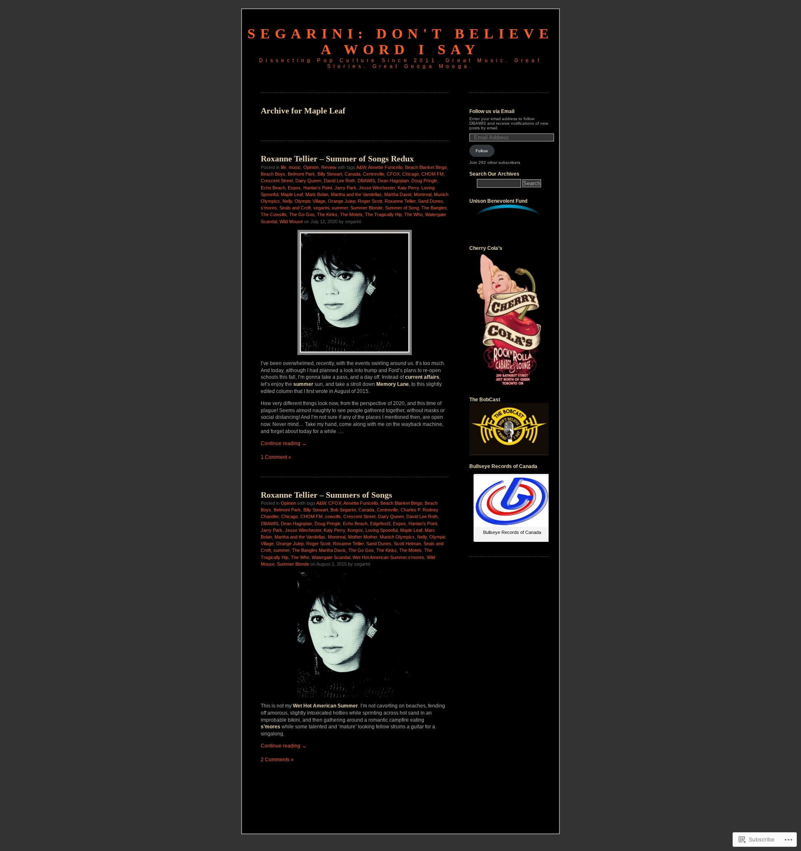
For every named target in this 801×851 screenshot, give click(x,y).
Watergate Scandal (331, 557)
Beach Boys (273, 173)
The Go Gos (302, 214)
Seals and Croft (295, 207)
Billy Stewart (329, 173)
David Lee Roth (339, 180)
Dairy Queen (308, 180)
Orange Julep (341, 201)
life (283, 167)
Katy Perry (408, 187)
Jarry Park (345, 187)
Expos (294, 187)
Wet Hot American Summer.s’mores (388, 557)
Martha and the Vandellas (356, 194)
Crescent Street (277, 180)
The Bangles (434, 207)
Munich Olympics (397, 536)
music (295, 167)
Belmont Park (301, 173)
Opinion (311, 167)
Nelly (287, 201)
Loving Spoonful (381, 530)
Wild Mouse (291, 221)
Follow (482, 151)
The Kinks (327, 214)
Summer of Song (402, 207)
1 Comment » (276, 457)
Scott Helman (407, 543)
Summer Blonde (366, 207)
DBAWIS (366, 180)
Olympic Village (310, 201)
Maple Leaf (292, 194)
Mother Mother (362, 536)
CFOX (393, 173)
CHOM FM (432, 173)
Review (328, 167)
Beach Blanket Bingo (426, 167)
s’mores (269, 207)
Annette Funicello (385, 167)
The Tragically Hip (383, 214)
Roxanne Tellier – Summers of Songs (326, 494)
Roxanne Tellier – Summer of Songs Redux (337, 158)
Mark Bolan (316, 194)
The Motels (351, 214)
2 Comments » (277, 760)
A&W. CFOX (328, 503)
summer (340, 207)
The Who (413, 214)
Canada (352, 173)
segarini (321, 207)
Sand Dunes (430, 201)
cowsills (333, 516)
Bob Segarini (343, 509)
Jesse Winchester (377, 187)
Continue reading (284, 443)
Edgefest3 (380, 523)
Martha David (397, 194)
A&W (361, 167)
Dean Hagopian (393, 180)
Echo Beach (273, 187)
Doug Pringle (424, 180)
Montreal (422, 194)
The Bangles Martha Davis (319, 550)
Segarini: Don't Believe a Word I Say (400, 41)
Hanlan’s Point (317, 187)
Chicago (410, 173)
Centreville (373, 173)
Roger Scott (370, 201)
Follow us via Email (491, 111)
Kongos (355, 530)
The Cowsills (274, 214)
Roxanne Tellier (400, 201)
